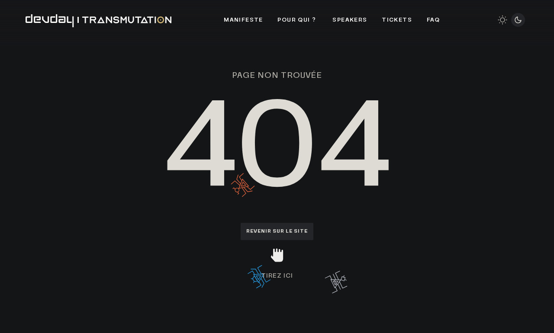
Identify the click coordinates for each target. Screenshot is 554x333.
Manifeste (243, 20)
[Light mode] (502, 20)
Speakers (349, 20)
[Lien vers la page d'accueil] (99, 20)
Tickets (397, 20)
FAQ (433, 20)
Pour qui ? (297, 20)
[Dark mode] (518, 20)
